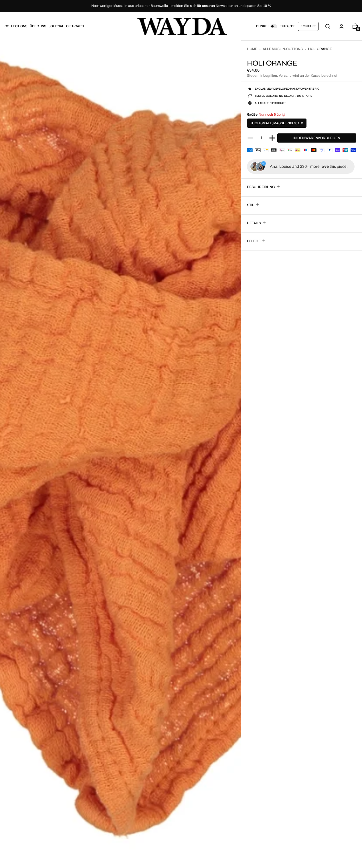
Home (252, 49)
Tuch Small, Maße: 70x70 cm (276, 123)
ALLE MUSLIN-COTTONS (283, 49)
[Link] (181, 6)
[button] (328, 26)
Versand (285, 76)
